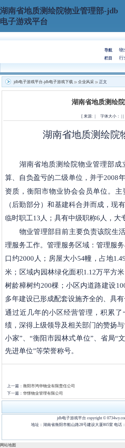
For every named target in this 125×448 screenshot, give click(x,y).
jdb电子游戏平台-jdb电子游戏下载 (43, 81)
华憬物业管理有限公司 (43, 393)
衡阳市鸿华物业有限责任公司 (49, 386)
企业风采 (86, 81)
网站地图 (8, 445)
